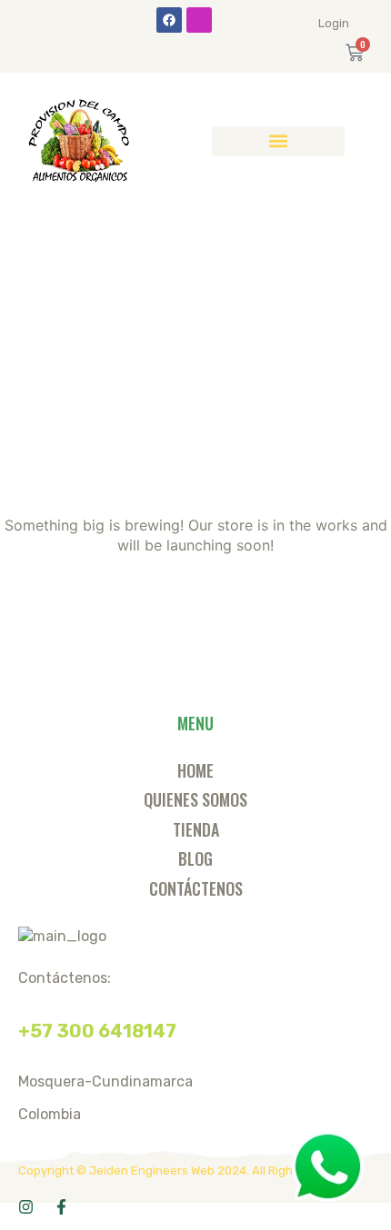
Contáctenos (196, 888)
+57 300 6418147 (97, 1031)
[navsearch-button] (367, 141)
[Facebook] (169, 20)
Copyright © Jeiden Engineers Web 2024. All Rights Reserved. (190, 1170)
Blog (195, 858)
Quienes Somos (195, 799)
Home (195, 770)
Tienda (196, 829)
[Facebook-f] (61, 1207)
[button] (278, 141)
